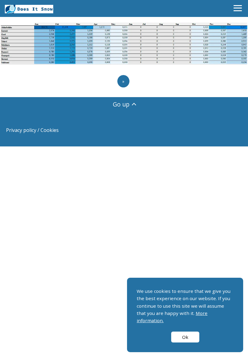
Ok (185, 337)
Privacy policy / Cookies (32, 130)
